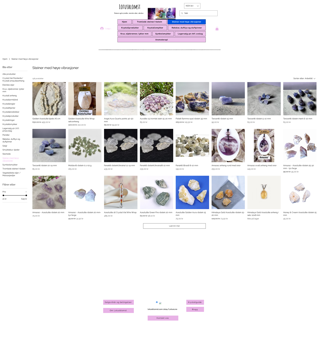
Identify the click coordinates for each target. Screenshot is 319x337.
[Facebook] (157, 302)
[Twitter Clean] (164, 302)
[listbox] (192, 6)
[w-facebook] (160, 303)
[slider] (3, 195)
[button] (130, 27)
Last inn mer (174, 226)
